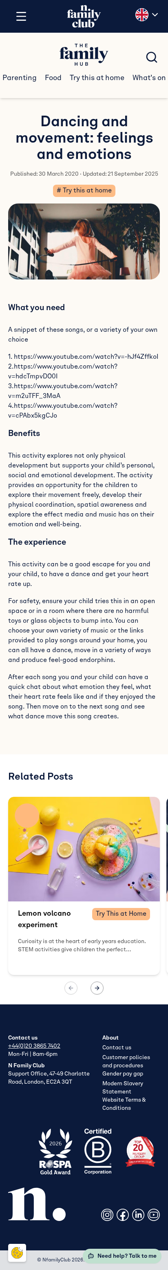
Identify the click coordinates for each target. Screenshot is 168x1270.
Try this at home (97, 78)
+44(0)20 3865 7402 (34, 1046)
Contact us (116, 1048)
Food (53, 78)
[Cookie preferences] (17, 1253)
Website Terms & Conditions (124, 1104)
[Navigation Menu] (21, 16)
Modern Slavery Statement (122, 1088)
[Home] (84, 16)
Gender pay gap (122, 1074)
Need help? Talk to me (127, 1256)
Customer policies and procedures (126, 1062)
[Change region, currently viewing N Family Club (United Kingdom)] (147, 14)
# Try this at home (84, 191)
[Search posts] (152, 57)
